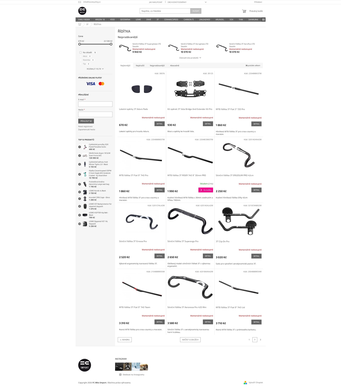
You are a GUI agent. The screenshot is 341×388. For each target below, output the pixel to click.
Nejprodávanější (157, 65)
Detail (160, 124)
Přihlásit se (86, 121)
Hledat (196, 11)
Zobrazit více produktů (188, 58)
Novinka (88, 60)
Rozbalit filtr (94, 69)
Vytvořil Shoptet (256, 382)
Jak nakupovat (155, 2)
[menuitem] (84, 19)
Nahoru (126, 339)
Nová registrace (85, 126)
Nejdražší (140, 65)
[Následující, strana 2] (254, 339)
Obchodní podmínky (177, 2)
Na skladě (89, 52)
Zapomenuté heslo (86, 129)
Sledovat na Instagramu (133, 374)
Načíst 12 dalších (190, 339)
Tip (86, 63)
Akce (86, 56)
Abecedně (174, 65)
